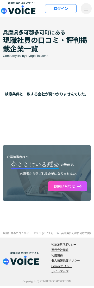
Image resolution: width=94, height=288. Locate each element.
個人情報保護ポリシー (65, 260)
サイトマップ (59, 271)
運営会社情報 (59, 249)
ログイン (61, 8)
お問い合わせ (64, 186)
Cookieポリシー (61, 266)
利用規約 (57, 255)
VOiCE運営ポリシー (64, 244)
